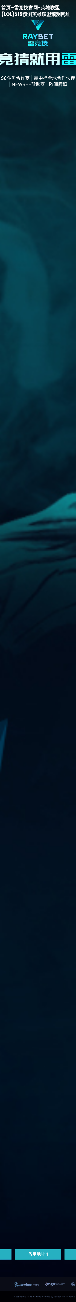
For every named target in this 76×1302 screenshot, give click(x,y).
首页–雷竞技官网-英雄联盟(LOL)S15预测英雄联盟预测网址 (35, 11)
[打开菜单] (3, 25)
